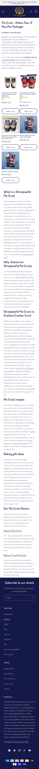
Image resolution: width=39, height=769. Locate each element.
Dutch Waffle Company (21, 768)
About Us (7, 634)
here (5, 408)
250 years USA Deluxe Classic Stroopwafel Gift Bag (27, 136)
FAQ (5, 644)
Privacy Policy (8, 684)
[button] (2, 11)
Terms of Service (9, 679)
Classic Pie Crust (13, 530)
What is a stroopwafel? (11, 649)
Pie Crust (7, 619)
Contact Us (7, 639)
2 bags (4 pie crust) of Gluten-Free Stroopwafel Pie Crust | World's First (10, 94)
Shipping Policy (9, 669)
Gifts (5, 629)
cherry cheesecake (19, 443)
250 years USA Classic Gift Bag (10, 171)
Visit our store (8, 654)
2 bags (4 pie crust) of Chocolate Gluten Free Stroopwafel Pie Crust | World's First (10, 137)
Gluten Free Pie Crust (15, 555)
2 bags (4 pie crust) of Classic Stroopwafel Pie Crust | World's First (28, 94)
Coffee (6, 624)
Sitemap (7, 689)
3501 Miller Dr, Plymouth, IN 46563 (16, 742)
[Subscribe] (32, 597)
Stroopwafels (8, 614)
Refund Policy (8, 674)
